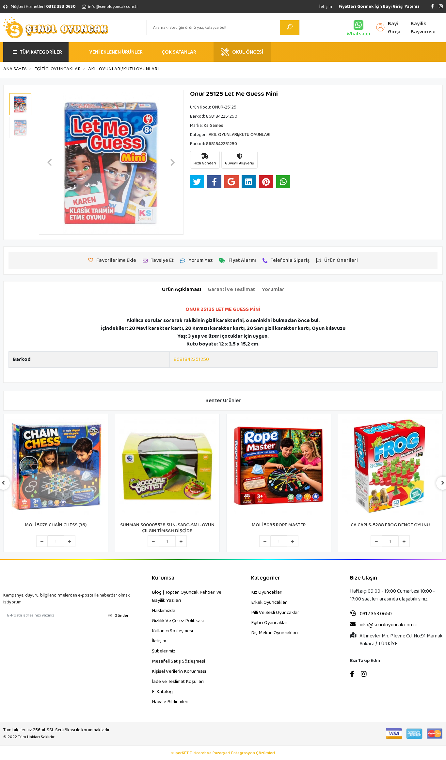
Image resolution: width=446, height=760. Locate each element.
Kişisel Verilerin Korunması (179, 671)
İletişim (325, 6)
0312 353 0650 (375, 614)
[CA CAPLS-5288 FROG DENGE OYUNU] (390, 467)
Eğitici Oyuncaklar (269, 623)
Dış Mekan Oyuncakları (274, 633)
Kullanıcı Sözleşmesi (172, 631)
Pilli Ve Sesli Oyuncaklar (275, 612)
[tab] (181, 289)
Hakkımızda (163, 611)
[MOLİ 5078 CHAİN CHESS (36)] (56, 467)
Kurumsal (164, 578)
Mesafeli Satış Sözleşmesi (178, 661)
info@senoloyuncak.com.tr (389, 625)
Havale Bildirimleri (170, 702)
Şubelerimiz (163, 651)
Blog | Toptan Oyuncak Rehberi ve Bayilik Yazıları (186, 596)
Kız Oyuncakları (266, 592)
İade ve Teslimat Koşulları (178, 681)
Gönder (122, 615)
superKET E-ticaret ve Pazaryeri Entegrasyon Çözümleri (223, 753)
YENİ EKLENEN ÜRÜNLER (116, 52)
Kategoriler (265, 578)
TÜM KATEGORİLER (41, 52)
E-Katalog (162, 692)
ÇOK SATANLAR (179, 52)
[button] (49, 162)
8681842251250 (191, 359)
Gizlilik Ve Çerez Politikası (178, 621)
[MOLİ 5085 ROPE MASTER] (279, 467)
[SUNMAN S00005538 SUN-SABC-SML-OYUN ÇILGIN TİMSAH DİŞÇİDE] (167, 467)
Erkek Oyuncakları (269, 602)
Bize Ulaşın (363, 578)
